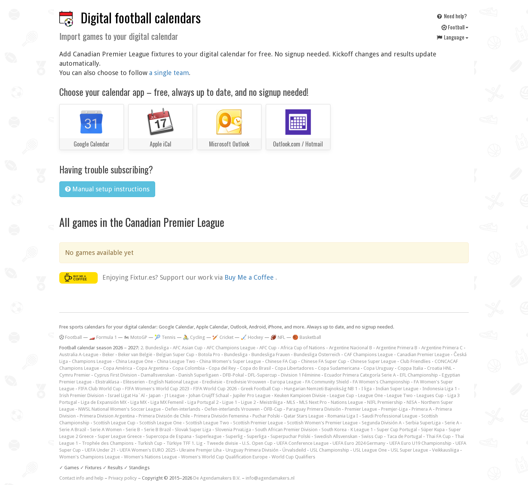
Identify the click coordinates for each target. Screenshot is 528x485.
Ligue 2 (248, 402)
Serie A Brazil (72, 429)
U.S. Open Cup (257, 443)
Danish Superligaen (199, 375)
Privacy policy (122, 478)
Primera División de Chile (164, 416)
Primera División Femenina (221, 416)
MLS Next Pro (313, 402)
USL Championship (329, 450)
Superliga (257, 436)
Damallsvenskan (158, 375)
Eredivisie (212, 381)
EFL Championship (419, 375)
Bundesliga (235, 354)
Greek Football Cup (260, 388)
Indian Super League (397, 388)
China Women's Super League (230, 361)
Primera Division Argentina (107, 416)
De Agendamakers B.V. (217, 478)
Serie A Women (106, 429)
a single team (169, 72)
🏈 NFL (277, 337)
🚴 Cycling (194, 337)
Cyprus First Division (115, 375)
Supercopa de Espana (168, 436)
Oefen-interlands (182, 409)
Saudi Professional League (389, 416)
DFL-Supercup (262, 375)
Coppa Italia (410, 368)
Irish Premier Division (81, 395)
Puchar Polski (266, 416)
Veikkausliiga (445, 450)
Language (454, 37)
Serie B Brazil (157, 429)
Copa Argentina (152, 368)
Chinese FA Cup (281, 361)
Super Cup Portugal (397, 429)
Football (456, 27)
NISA (412, 402)
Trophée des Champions (108, 443)
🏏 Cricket (222, 337)
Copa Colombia (188, 368)
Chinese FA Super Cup (323, 361)
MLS (291, 402)
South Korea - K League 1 (347, 429)
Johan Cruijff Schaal (209, 395)
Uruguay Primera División (252, 450)
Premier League (361, 409)
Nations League (347, 402)
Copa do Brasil (255, 368)
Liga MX (138, 402)
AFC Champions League (231, 347)
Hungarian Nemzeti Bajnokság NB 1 (320, 388)
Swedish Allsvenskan (335, 436)
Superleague (208, 436)
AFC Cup (268, 347)
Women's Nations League (150, 457)
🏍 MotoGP (135, 337)
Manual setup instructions (109, 189)
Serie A (452, 422)
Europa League (285, 381)
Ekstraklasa (107, 381)
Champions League (92, 361)
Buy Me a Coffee (249, 277)
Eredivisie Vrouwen (246, 381)
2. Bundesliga (154, 347)
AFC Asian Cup (188, 347)
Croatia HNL (439, 368)
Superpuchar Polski (290, 436)
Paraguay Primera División (313, 409)
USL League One (370, 450)
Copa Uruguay (378, 368)
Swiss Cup (372, 436)
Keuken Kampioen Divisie (300, 395)
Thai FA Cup (438, 436)
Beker (108, 354)
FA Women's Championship (381, 381)
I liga (366, 388)
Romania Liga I (343, 416)
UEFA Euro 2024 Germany (359, 443)
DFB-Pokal (233, 375)
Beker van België (135, 354)
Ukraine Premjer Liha (200, 450)
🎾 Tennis (165, 337)
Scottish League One (160, 422)
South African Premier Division (286, 429)
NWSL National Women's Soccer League (119, 409)
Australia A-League (78, 354)
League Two (400, 395)
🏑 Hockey (252, 337)
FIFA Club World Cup (99, 388)
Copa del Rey (222, 368)
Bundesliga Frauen (270, 354)
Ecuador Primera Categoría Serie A (360, 375)
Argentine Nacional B (350, 347)
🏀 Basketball (306, 337)
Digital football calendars (141, 17)
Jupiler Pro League (251, 395)
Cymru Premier (74, 375)
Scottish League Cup (114, 422)
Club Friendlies (415, 361)
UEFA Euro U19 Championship (420, 443)
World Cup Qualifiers (293, 457)
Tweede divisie (222, 443)
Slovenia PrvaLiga (233, 429)
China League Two (176, 361)
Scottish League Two (207, 422)
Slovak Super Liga (193, 429)
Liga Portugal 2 (202, 402)
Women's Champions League (89, 457)
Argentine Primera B (396, 347)
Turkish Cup (150, 443)
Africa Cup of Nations (303, 347)
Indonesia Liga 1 (439, 388)
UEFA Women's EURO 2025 (147, 450)
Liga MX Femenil (167, 402)
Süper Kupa (433, 429)
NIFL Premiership (385, 402)
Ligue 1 (229, 402)
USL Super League (409, 450)
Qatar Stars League (304, 416)
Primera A (422, 409)
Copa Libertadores (294, 368)
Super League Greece (120, 436)
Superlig (234, 436)
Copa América (117, 368)
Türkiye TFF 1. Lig (184, 443)
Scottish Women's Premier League (322, 422)
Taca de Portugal (404, 436)
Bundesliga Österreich (317, 354)
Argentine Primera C (442, 347)
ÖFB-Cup (273, 409)
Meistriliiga (271, 402)
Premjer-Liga (394, 409)
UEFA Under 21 (100, 450)
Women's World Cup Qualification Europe (224, 457)
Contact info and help (81, 478)
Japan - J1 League (167, 395)
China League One (134, 361)
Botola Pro (209, 354)
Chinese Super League (373, 361)
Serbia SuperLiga (423, 422)
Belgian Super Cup (175, 354)
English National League (173, 381)
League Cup (342, 395)
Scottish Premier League (258, 422)
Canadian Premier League (423, 354)
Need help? (455, 16)
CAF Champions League (368, 354)
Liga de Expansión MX (103, 402)
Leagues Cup (430, 395)
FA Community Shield (327, 381)
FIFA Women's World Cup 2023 (157, 388)
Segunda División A (382, 422)
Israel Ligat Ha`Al (126, 395)
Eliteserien (134, 381)
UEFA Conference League (303, 443)
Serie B (133, 429)
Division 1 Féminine (300, 375)
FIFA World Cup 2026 (215, 388)
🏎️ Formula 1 (103, 337)
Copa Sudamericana (339, 368)
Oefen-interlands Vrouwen (232, 409)
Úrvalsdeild (294, 450)
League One (370, 395)
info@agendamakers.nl (270, 478)
